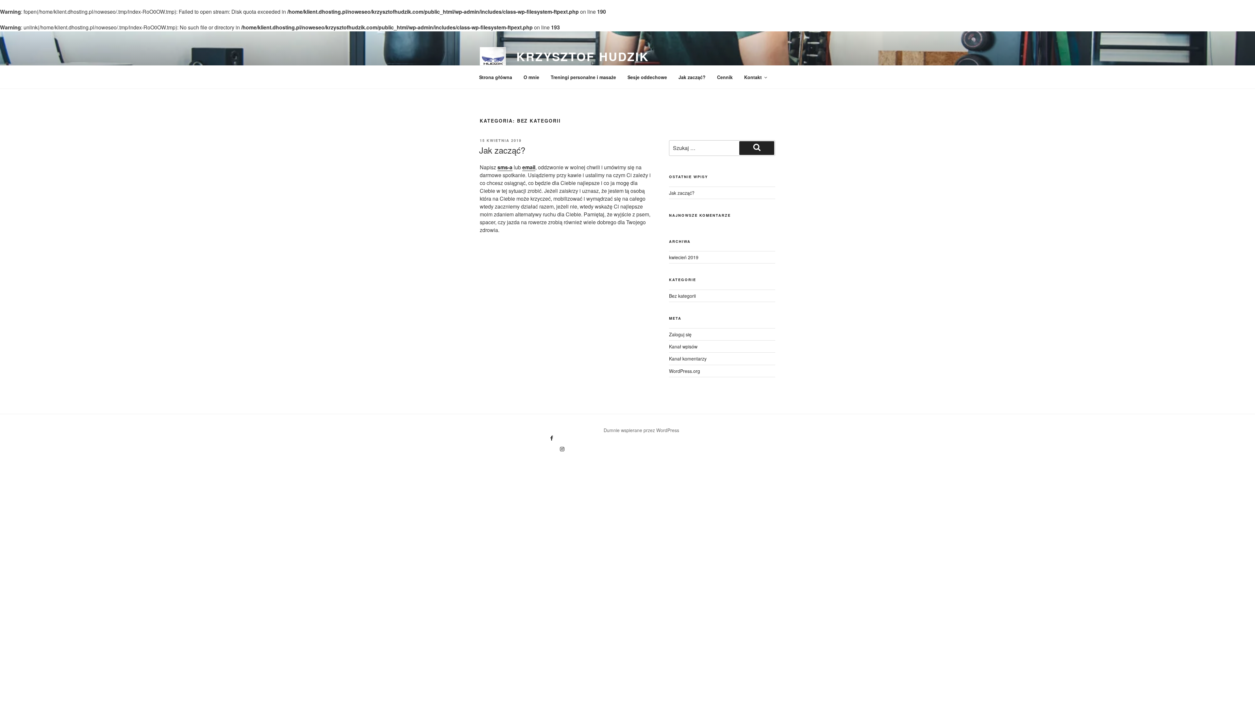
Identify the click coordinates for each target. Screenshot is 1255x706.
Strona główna (495, 77)
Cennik (725, 77)
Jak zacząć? (692, 77)
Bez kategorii (682, 296)
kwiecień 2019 (683, 257)
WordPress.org (684, 371)
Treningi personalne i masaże (583, 77)
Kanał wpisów (683, 346)
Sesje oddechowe (647, 77)
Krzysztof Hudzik (582, 56)
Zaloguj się (680, 334)
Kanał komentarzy (688, 358)
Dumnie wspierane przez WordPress (641, 430)
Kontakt (753, 77)
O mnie (531, 77)
